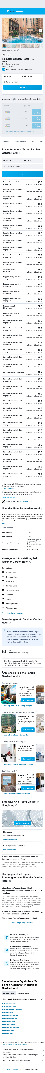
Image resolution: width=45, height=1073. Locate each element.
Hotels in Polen (7, 1013)
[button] (3, 11)
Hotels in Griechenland (10, 1027)
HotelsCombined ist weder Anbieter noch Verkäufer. (18, 1050)
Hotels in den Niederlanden (12, 1010)
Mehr (3, 523)
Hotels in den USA (8, 1024)
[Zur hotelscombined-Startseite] (15, 11)
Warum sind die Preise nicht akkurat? (17, 1060)
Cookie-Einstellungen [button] (9, 497)
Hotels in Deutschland (10, 1016)
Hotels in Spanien (8, 1030)
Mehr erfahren (9, 488)
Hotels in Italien (8, 1033)
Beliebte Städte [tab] (23, 993)
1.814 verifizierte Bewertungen (21, 69)
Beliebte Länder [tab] (9, 993)
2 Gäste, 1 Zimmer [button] (11, 82)
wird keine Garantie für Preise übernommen (15, 1044)
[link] (18, 705)
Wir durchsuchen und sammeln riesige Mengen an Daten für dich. (20, 1055)
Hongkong (15, 1069)
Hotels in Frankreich (9, 1018)
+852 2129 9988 (8, 66)
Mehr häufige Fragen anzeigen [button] (22, 923)
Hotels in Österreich (9, 1004)
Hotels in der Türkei (9, 1007)
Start (8, 1069)
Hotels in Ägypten (8, 1021)
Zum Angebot (28, 700)
